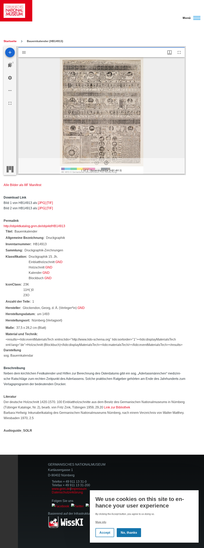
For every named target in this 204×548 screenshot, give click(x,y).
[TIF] (49, 203)
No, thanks (129, 532)
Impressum (78, 488)
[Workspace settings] (10, 78)
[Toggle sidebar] (24, 52)
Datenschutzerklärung (67, 492)
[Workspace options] (10, 90)
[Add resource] (10, 52)
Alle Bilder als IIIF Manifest (22, 185)
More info (100, 522)
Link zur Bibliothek (117, 407)
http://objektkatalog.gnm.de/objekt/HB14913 (34, 226)
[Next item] (106, 163)
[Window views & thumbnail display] (169, 52)
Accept (104, 532)
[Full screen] (10, 103)
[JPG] (42, 203)
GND (59, 262)
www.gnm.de (61, 488)
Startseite (10, 41)
